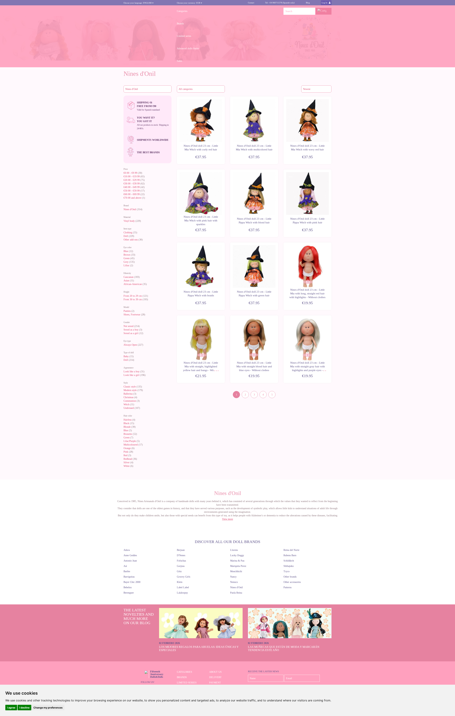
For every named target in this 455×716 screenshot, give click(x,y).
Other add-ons (131, 239)
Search (311, 11)
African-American (133, 284)
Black (126, 423)
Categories (182, 11)
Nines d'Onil (130, 209)
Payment (215, 682)
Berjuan (181, 550)
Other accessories (292, 582)
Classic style (130, 386)
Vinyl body (129, 221)
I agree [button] (11, 707)
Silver (127, 462)
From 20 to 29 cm (133, 296)
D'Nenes (181, 555)
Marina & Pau (237, 560)
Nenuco (234, 582)
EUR (189, 3)
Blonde (127, 427)
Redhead (128, 459)
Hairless (128, 419)
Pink (126, 451)
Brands (180, 23)
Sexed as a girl (131, 333)
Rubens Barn (289, 555)
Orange (127, 448)
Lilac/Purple (130, 441)
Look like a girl (131, 375)
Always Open (130, 344)
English (138, 3)
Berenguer (129, 592)
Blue (126, 251)
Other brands (289, 576)
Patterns (287, 587)
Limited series (184, 36)
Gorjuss (180, 566)
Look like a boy (132, 371)
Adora (127, 550)
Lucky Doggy (237, 555)
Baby (126, 356)
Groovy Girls (183, 576)
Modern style (130, 390)
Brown (127, 254)
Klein (179, 582)
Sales (179, 61)
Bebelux (128, 587)
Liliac (126, 265)
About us (215, 672)
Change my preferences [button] (48, 707)
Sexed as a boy (131, 329)
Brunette (128, 434)
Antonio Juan (130, 560)
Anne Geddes (130, 555)
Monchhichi (236, 571)
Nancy (233, 576)
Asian (126, 280)
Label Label (183, 587)
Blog (308, 3)
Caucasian (128, 277)
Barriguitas (129, 576)
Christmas (128, 397)
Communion (130, 401)
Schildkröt (288, 560)
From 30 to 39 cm (133, 299)
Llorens (234, 550)
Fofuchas (181, 560)
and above (132, 197)
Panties (127, 311)
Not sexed (128, 326)
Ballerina (128, 393)
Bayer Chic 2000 (132, 582)
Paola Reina (236, 592)
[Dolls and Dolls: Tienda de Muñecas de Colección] (148, 11)
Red (125, 455)
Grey (126, 262)
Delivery (215, 677)
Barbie (127, 571)
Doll (126, 236)
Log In (325, 3)
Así (125, 566)
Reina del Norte (291, 550)
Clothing (128, 232)
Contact (251, 3)
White (127, 466)
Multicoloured (131, 444)
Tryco (286, 571)
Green (127, 258)
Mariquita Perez (238, 566)
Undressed (129, 408)
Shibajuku (288, 566)
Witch (126, 404)
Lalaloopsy (182, 592)
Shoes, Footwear (132, 314)
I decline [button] (24, 707)
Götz (179, 571)
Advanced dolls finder (188, 48)
